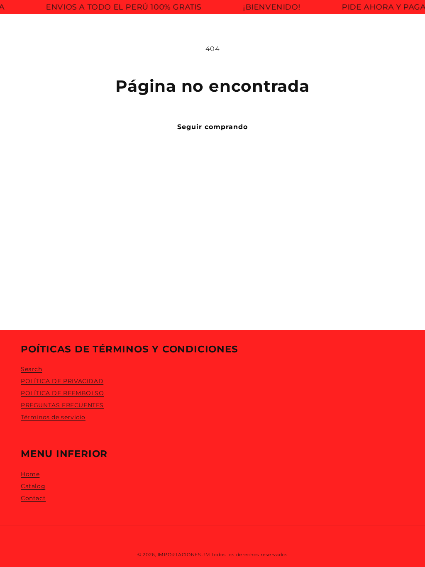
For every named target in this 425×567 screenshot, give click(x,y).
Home (30, 474)
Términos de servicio (53, 417)
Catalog (33, 486)
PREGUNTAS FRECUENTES (62, 405)
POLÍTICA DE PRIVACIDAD (62, 381)
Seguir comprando (212, 127)
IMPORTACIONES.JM (184, 554)
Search (31, 369)
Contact (33, 498)
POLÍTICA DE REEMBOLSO (62, 393)
